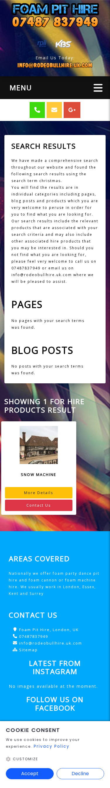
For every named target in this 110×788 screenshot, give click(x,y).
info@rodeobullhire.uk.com (50, 643)
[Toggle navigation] (98, 87)
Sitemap (28, 649)
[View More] (39, 445)
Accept (29, 773)
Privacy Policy (52, 746)
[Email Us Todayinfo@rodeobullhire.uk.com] (55, 65)
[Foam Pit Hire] (55, 14)
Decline (80, 773)
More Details (38, 492)
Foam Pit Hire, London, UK (49, 629)
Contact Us (38, 505)
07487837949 (33, 636)
